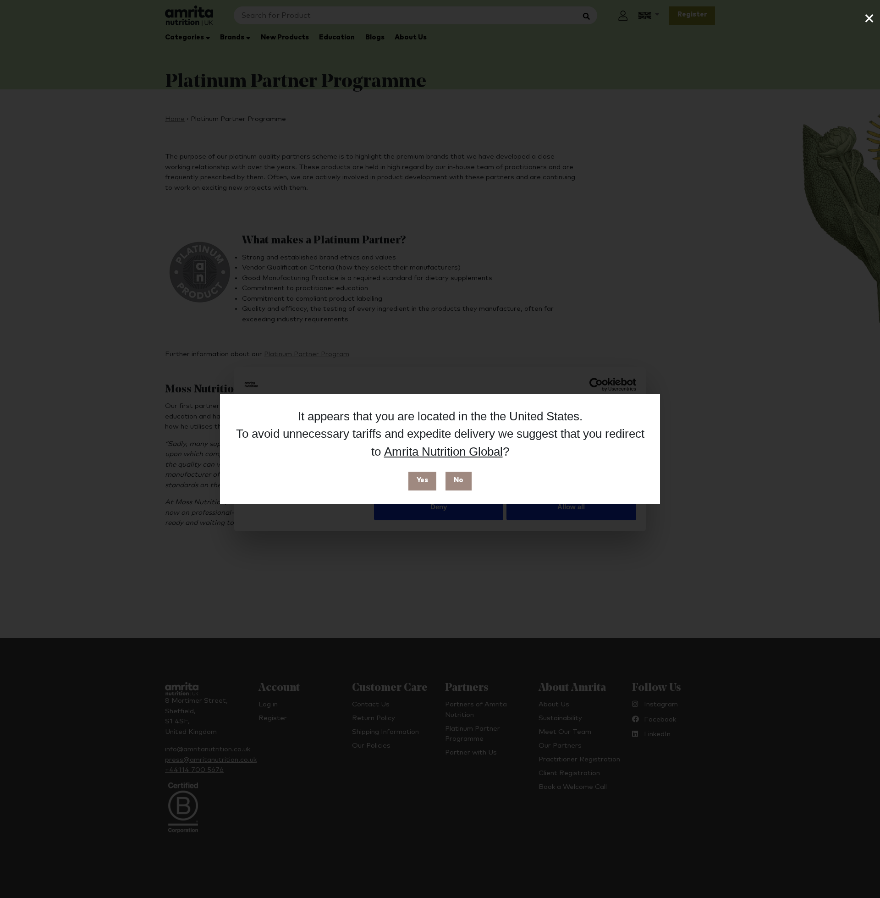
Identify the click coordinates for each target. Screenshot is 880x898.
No (458, 480)
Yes (422, 480)
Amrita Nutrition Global (443, 451)
